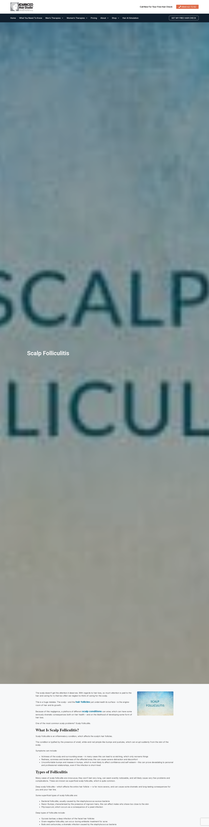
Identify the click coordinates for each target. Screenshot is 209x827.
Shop (114, 18)
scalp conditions (92, 711)
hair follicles (83, 701)
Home (13, 18)
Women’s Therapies (76, 18)
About (103, 18)
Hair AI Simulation (130, 18)
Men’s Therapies (53, 18)
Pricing (94, 18)
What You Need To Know (30, 18)
